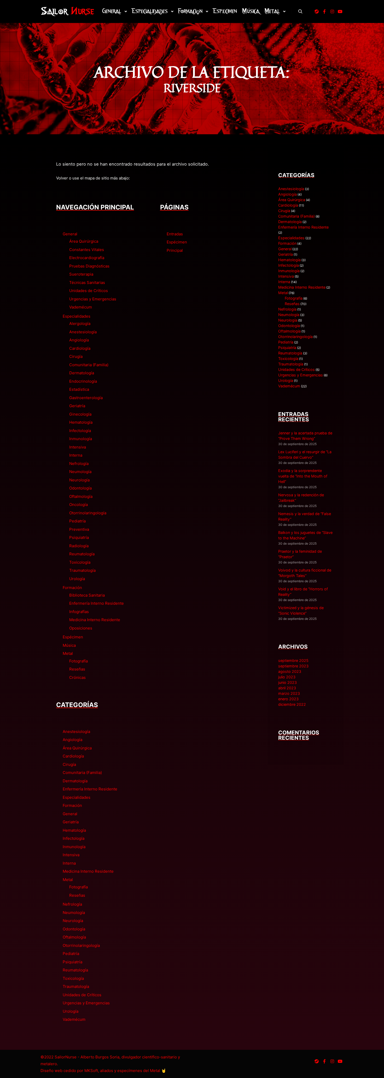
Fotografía (78, 661)
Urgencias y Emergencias (92, 298)
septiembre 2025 (293, 660)
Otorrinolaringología (87, 512)
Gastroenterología (86, 397)
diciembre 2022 (292, 704)
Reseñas (77, 669)
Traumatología (82, 570)
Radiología (79, 545)
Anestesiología (83, 331)
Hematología (80, 422)
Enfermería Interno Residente (96, 603)
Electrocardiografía (86, 257)
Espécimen (73, 636)
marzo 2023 (289, 693)
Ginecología (80, 414)
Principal (175, 250)
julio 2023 (286, 677)
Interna (75, 455)
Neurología (79, 479)
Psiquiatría (79, 537)
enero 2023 (288, 699)
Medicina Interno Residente (94, 619)
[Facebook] (324, 11)
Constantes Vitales (86, 249)
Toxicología (79, 562)
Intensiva (77, 447)
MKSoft (91, 1070)
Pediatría (77, 520)
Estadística (79, 389)
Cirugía (76, 356)
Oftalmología (80, 496)
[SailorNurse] (67, 11)
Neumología (80, 471)
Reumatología (82, 553)
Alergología (79, 323)
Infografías (79, 611)
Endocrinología (83, 381)
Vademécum (80, 307)
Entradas (175, 233)
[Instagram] (332, 11)
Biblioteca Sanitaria (87, 595)
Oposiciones (80, 628)
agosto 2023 (289, 671)
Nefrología (79, 463)
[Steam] (316, 11)
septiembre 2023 (293, 666)
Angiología (79, 339)
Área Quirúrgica (83, 241)
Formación (72, 587)
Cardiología (79, 348)
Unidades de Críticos (88, 290)
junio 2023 (287, 682)
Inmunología (80, 438)
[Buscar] (300, 11)
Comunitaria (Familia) (88, 364)
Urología (77, 578)
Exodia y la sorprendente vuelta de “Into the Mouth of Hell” (302, 476)
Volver (62, 178)
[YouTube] (340, 11)
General (70, 233)
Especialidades (76, 316)
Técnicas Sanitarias (87, 282)
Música (69, 645)
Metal (68, 653)
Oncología (78, 504)
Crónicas (77, 677)
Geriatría (77, 405)
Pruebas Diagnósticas (89, 266)
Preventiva (79, 529)
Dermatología (81, 372)
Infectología (80, 430)
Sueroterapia (81, 274)
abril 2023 (287, 688)
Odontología (80, 488)
